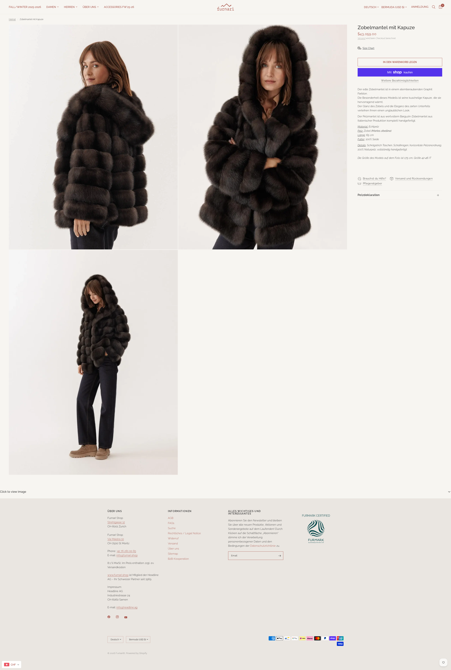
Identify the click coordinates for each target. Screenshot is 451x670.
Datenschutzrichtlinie (263, 545)
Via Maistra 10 (115, 539)
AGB (170, 518)
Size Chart (368, 48)
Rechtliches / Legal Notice (184, 533)
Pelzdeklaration (369, 195)
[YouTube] (128, 617)
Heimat (12, 19)
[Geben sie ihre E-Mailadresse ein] (279, 555)
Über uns (89, 7)
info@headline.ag (126, 607)
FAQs (171, 523)
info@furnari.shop (127, 555)
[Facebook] (111, 617)
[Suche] (433, 7)
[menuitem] (26, 7)
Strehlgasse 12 (116, 522)
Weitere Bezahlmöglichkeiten (400, 80)
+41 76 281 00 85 (126, 551)
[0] (439, 7)
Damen (51, 7)
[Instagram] (120, 617)
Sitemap (173, 553)
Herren (69, 7)
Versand (361, 38)
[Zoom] (170, 32)
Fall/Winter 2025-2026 (25, 7)
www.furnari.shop (117, 575)
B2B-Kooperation (178, 558)
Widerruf (173, 538)
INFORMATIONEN (180, 511)
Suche (172, 528)
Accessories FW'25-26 (119, 7)
